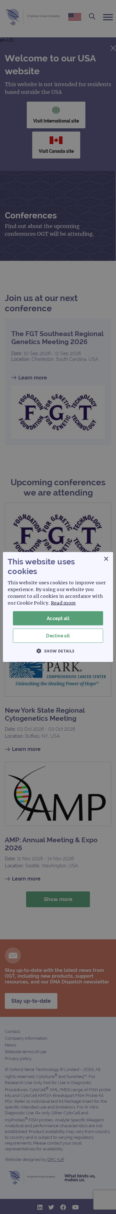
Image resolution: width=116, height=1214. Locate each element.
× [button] (105, 558)
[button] (57, 651)
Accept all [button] (58, 618)
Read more (63, 603)
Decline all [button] (58, 635)
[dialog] (58, 607)
